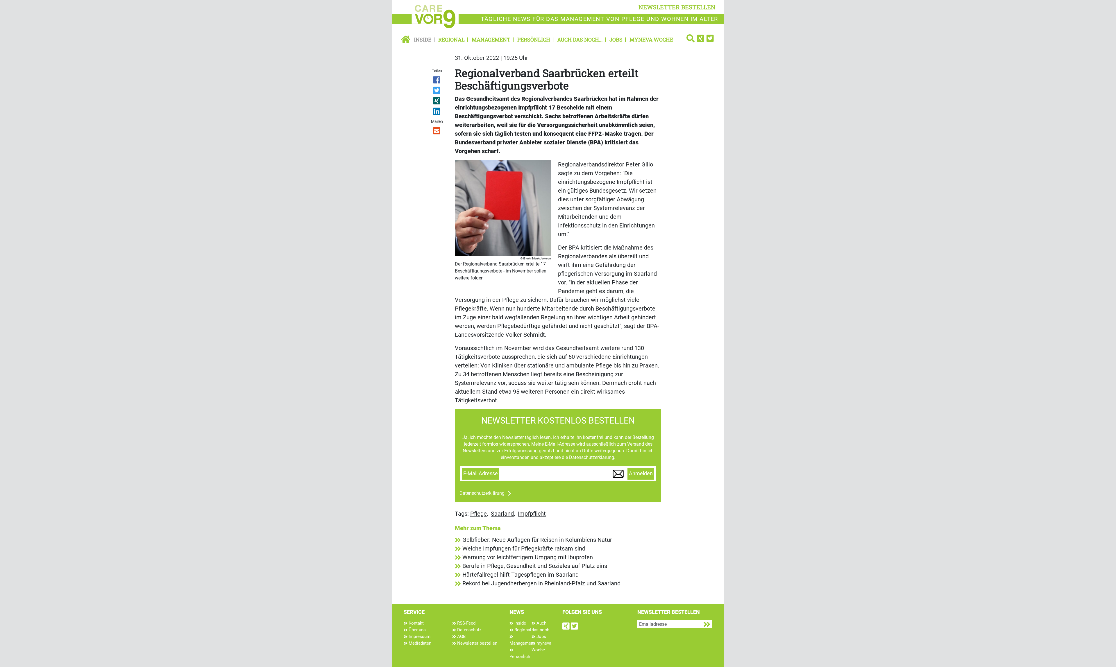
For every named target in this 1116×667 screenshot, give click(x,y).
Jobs (616, 39)
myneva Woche (651, 39)
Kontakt (415, 623)
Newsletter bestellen (476, 643)
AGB (461, 636)
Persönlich (533, 39)
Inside (422, 39)
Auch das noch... (579, 39)
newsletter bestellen (677, 7)
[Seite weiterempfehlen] (437, 132)
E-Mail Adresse (480, 473)
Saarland (502, 513)
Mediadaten (419, 643)
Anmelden (641, 473)
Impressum (418, 636)
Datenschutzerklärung (482, 493)
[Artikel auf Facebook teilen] (437, 81)
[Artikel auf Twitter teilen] (437, 91)
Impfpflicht (532, 513)
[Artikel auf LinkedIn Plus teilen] (437, 112)
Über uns (416, 629)
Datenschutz (468, 629)
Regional (451, 39)
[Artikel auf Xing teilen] (437, 102)
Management (491, 39)
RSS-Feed (465, 623)
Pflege (478, 513)
